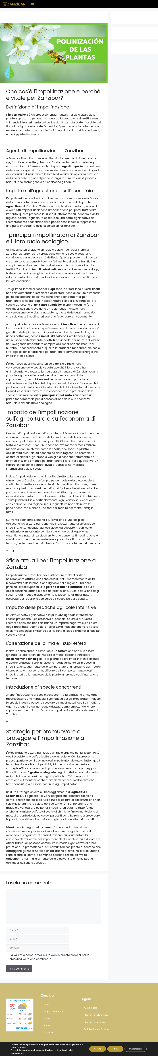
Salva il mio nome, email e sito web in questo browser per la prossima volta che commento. (49, 957)
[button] (32, 4)
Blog (46, 1004)
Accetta (97, 1048)
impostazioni (17, 1053)
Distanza (48, 1032)
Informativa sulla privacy (96, 1014)
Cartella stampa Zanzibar (96, 1029)
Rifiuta (115, 1048)
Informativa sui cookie (95, 1022)
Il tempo (48, 1018)
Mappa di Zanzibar (53, 1011)
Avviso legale (90, 1007)
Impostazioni (135, 1048)
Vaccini (48, 1025)
